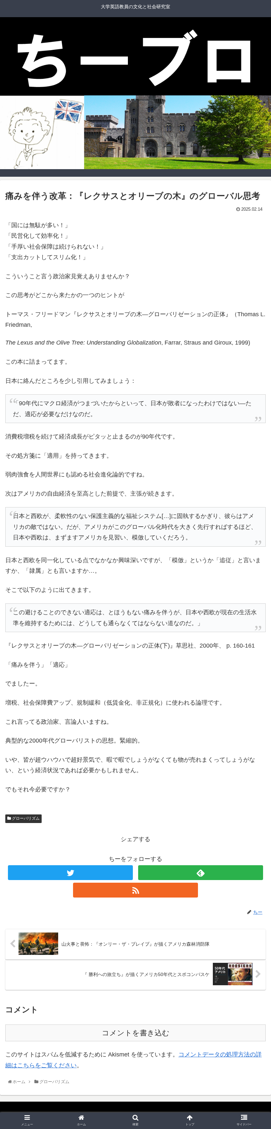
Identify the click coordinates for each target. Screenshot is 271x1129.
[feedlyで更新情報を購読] (200, 872)
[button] (251, 760)
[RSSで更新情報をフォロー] (135, 890)
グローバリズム (25, 818)
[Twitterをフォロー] (70, 872)
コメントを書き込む (136, 1033)
